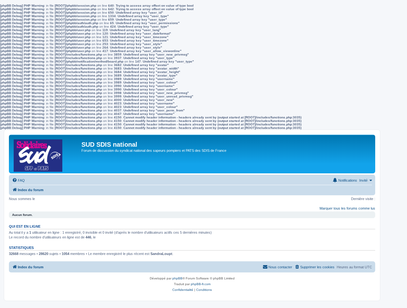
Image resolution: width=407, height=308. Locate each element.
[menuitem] (18, 180)
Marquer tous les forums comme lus (347, 208)
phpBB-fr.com (200, 284)
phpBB (177, 278)
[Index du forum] (45, 154)
